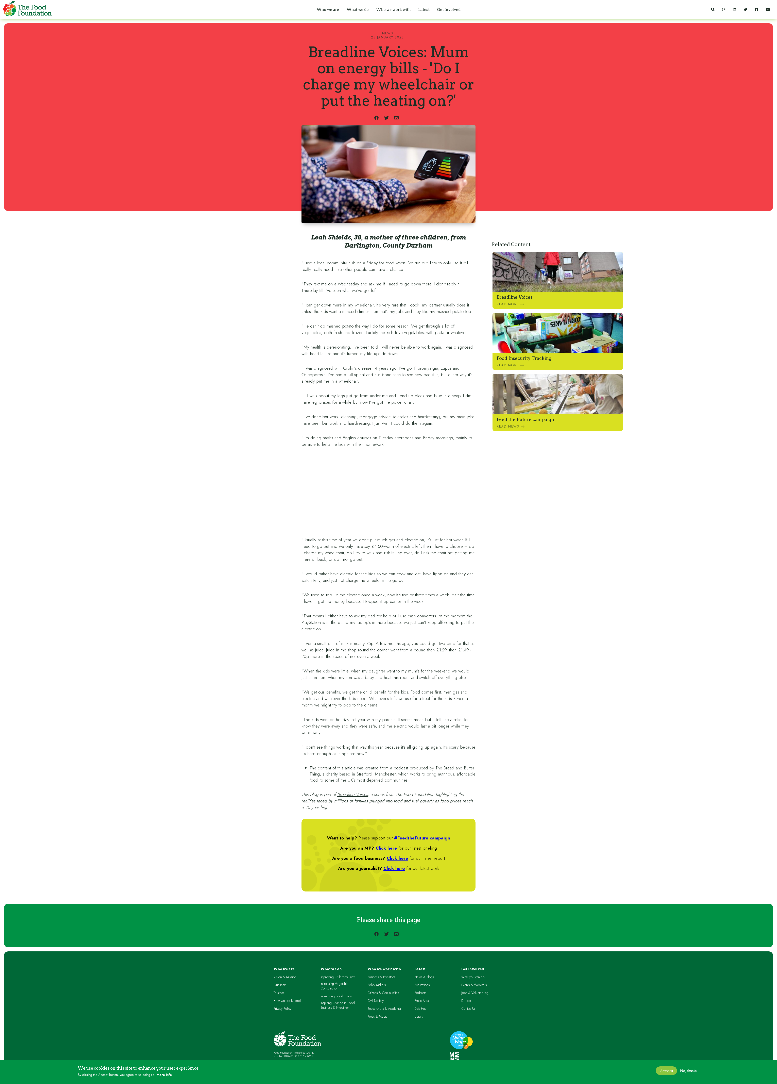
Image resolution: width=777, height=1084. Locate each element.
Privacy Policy (282, 1008)
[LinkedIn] (734, 9)
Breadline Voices (352, 794)
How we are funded (287, 1000)
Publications (422, 985)
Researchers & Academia (384, 1008)
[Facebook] (756, 9)
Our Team (280, 985)
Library (418, 1016)
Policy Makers (376, 985)
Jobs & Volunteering (474, 992)
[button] (328, 9)
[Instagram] (723, 9)
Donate (466, 1000)
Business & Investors (381, 977)
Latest (420, 969)
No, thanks (688, 1071)
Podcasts (420, 992)
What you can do (473, 977)
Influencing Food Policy (336, 996)
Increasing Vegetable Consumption (334, 986)
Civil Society (375, 1000)
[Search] (713, 9)
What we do (331, 969)
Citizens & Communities (383, 992)
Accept (666, 1070)
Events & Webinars (474, 985)
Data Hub (420, 1008)
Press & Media (377, 1016)
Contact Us (468, 1008)
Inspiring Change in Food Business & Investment (338, 1005)
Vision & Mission (285, 977)
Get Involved (472, 969)
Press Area (421, 1000)
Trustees (279, 992)
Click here (386, 848)
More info (164, 1075)
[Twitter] (745, 9)
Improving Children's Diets (338, 977)
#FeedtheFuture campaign (422, 838)
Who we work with (384, 969)
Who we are (284, 969)
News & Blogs (424, 977)
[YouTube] (768, 9)
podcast (401, 768)
